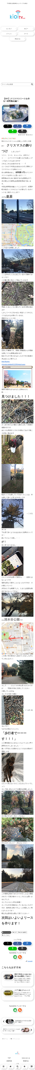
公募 (17, 1064)
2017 (15, 932)
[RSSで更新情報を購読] (20, 957)
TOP (9, 1058)
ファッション (7, 932)
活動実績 (9, 1061)
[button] (32, 84)
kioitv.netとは (26, 1058)
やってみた (6, 935)
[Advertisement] (17, 60)
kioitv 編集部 (23, 932)
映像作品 (26, 1061)
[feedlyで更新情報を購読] (15, 957)
